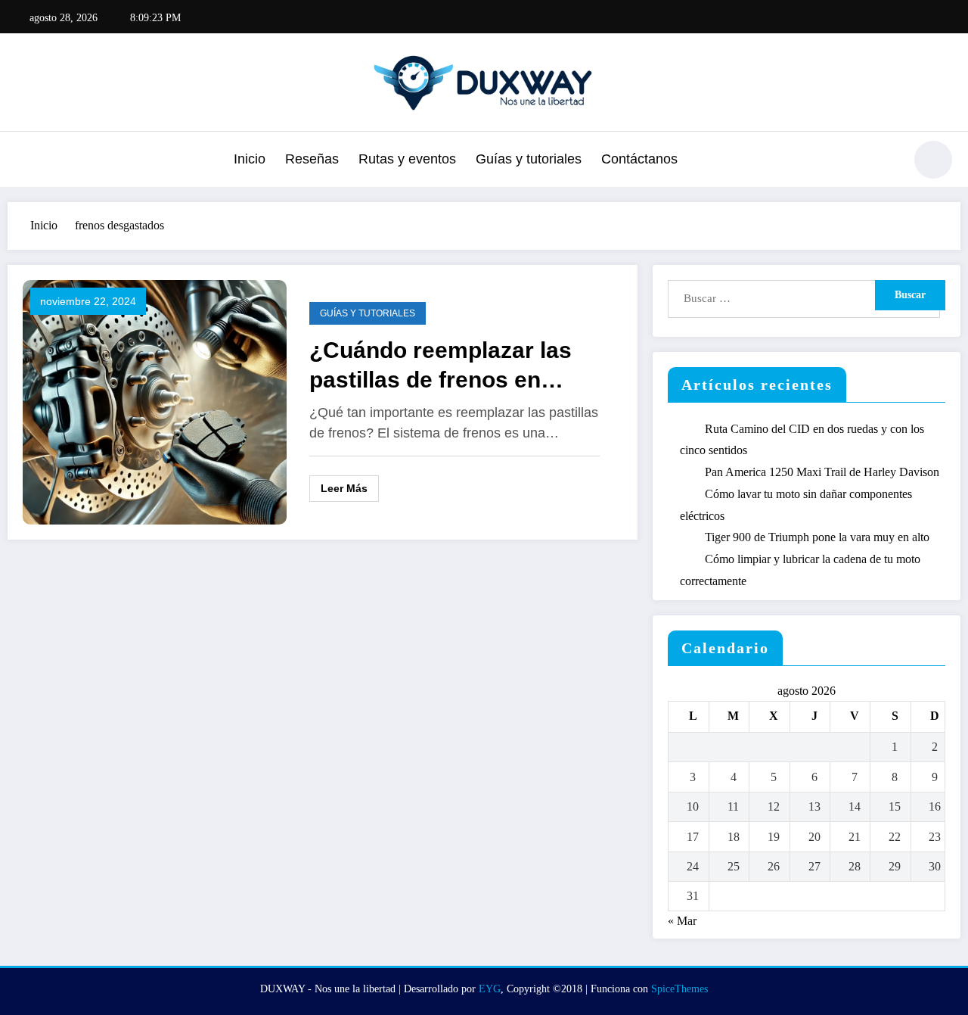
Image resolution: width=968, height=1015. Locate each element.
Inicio (249, 159)
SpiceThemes (679, 989)
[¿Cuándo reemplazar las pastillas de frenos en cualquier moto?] (155, 400)
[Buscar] (884, 162)
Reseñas (312, 159)
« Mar (682, 920)
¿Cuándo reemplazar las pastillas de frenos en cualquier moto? (440, 366)
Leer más (344, 488)
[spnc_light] (933, 160)
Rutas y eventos (407, 159)
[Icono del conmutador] (26, 161)
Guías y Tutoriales (367, 313)
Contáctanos (639, 159)
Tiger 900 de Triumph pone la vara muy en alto (817, 537)
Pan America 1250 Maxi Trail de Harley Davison (822, 471)
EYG (490, 989)
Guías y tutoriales (529, 159)
